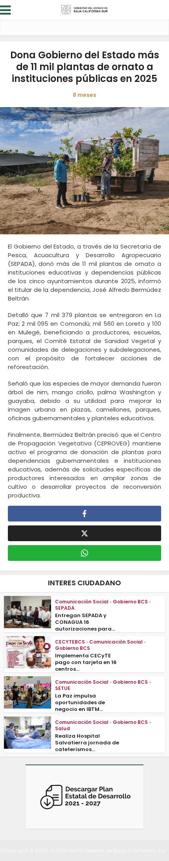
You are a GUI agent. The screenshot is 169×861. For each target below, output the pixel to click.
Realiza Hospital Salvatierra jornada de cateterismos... (87, 742)
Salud (62, 728)
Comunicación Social (81, 601)
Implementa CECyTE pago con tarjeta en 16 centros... (86, 662)
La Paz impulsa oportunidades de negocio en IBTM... (80, 702)
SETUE (62, 688)
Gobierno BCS (130, 601)
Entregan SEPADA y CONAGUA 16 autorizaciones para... (85, 622)
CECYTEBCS (70, 641)
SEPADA (65, 608)
